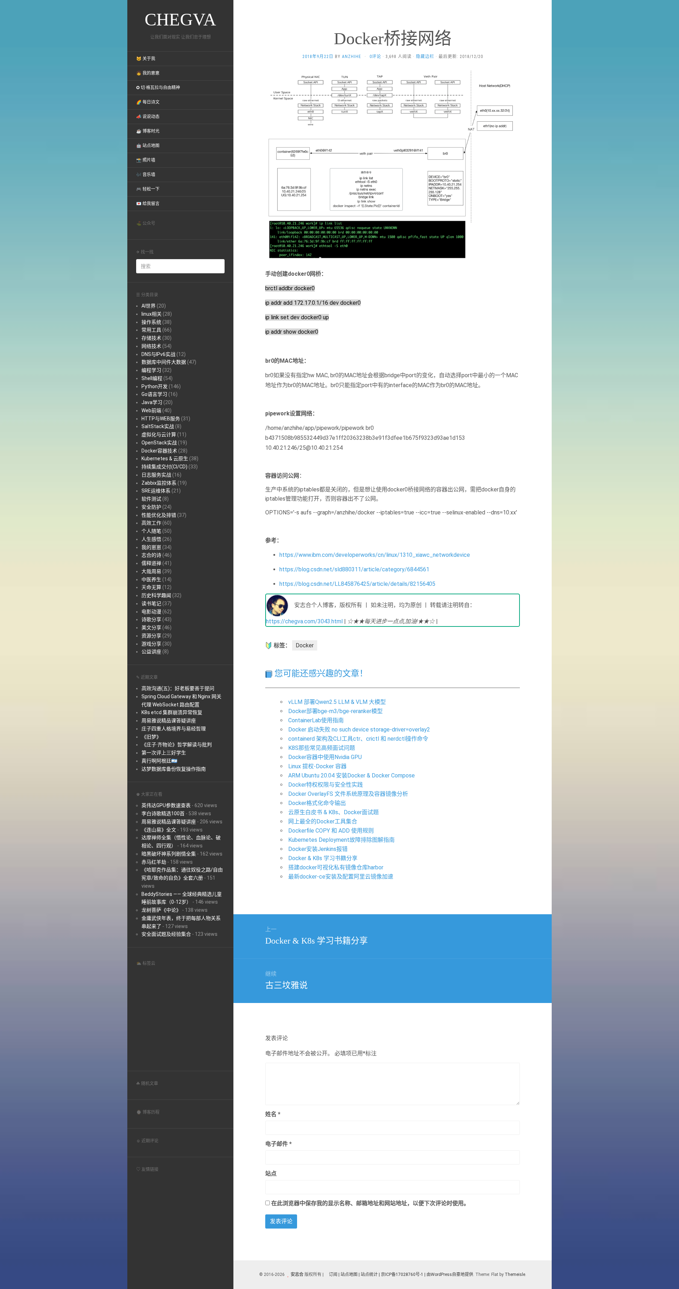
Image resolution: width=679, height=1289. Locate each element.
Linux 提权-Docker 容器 (317, 766)
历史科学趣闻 (156, 595)
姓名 (272, 1114)
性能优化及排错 (158, 515)
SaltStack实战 (157, 426)
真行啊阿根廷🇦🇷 (159, 761)
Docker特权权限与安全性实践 (325, 784)
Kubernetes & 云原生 (164, 458)
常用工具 (151, 330)
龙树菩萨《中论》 (161, 910)
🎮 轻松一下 (147, 189)
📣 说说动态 (147, 116)
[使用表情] (517, 1111)
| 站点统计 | (369, 1274)
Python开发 (154, 386)
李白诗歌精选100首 (163, 813)
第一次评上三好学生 (163, 753)
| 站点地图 (348, 1274)
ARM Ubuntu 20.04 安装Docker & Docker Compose (351, 775)
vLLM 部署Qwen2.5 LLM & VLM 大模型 (337, 702)
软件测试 (151, 499)
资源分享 (151, 635)
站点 (271, 1173)
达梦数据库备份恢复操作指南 (173, 769)
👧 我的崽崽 (147, 73)
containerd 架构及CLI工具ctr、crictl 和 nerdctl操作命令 (358, 738)
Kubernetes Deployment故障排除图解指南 (341, 839)
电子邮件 (278, 1144)
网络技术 (151, 346)
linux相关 (151, 314)
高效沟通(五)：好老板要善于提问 (177, 688)
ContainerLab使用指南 (316, 720)
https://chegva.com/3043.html (304, 621)
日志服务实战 (156, 475)
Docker (305, 645)
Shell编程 (151, 378)
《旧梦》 (151, 737)
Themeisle (515, 1274)
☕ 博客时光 (147, 131)
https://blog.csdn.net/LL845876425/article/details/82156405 (357, 584)
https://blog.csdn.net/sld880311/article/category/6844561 (354, 569)
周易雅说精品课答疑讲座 (168, 720)
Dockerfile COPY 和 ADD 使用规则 (331, 830)
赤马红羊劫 (153, 862)
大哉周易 (151, 571)
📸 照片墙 (145, 160)
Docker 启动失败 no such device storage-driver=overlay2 (359, 729)
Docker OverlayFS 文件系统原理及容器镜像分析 (348, 794)
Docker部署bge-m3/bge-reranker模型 (335, 711)
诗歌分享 (151, 619)
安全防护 (151, 507)
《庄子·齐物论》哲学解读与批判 (176, 744)
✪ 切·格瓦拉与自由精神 (158, 87)
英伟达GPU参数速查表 (166, 805)
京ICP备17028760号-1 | (403, 1274)
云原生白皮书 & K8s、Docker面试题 (333, 812)
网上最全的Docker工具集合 (322, 821)
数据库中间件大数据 (163, 362)
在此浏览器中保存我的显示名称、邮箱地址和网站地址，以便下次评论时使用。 (370, 1203)
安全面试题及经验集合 (166, 934)
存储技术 (151, 338)
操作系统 (151, 322)
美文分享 (151, 627)
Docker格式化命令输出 (317, 803)
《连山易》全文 (158, 830)
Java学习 (151, 402)
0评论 (375, 56)
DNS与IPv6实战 (158, 354)
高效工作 (151, 523)
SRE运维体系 (155, 491)
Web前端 (151, 410)
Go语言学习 (154, 394)
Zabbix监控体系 (158, 483)
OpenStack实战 (159, 442)
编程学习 (151, 370)
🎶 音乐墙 (145, 174)
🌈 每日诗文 (147, 102)
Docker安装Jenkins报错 (318, 849)
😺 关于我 (145, 58)
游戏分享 (151, 644)
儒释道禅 (151, 563)
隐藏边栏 (425, 56)
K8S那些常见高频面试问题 (321, 748)
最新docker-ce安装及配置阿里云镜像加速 (340, 876)
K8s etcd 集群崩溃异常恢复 (171, 712)
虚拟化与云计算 (158, 434)
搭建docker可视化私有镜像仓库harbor (335, 867)
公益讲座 (151, 651)
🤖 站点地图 (147, 145)
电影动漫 (151, 611)
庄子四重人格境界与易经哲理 (173, 728)
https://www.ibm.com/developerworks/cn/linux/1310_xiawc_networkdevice (374, 555)
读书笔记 (151, 603)
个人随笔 (151, 531)
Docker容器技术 (159, 451)
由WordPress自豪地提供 (449, 1274)
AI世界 (148, 306)
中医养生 (151, 579)
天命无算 (151, 587)
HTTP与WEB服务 (160, 418)
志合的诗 (151, 555)
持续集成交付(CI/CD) (164, 466)
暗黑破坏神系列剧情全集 (168, 854)
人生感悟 (151, 539)
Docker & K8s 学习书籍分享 (323, 858)
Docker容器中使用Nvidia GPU (325, 757)
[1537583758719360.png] (392, 167)
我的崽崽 (151, 547)
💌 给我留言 (147, 203)
